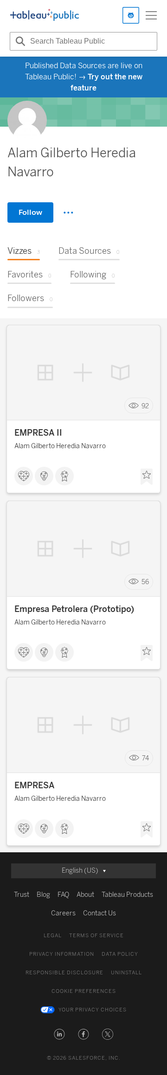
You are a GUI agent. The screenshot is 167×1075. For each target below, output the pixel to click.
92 (145, 406)
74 (145, 758)
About (85, 895)
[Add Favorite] (147, 477)
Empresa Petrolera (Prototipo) (74, 609)
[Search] (19, 41)
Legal (53, 936)
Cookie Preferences (83, 991)
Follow (30, 212)
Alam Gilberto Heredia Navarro (60, 446)
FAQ (63, 895)
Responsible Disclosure (64, 973)
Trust (21, 895)
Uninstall (126, 973)
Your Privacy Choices (92, 1010)
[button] (59, 1034)
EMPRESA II (38, 433)
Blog (43, 895)
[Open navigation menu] (151, 15)
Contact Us (99, 913)
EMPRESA (34, 785)
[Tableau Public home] (44, 15)
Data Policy (120, 954)
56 (145, 582)
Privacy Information (61, 954)
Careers (63, 913)
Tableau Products (127, 895)
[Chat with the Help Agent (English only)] (130, 15)
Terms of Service (96, 936)
